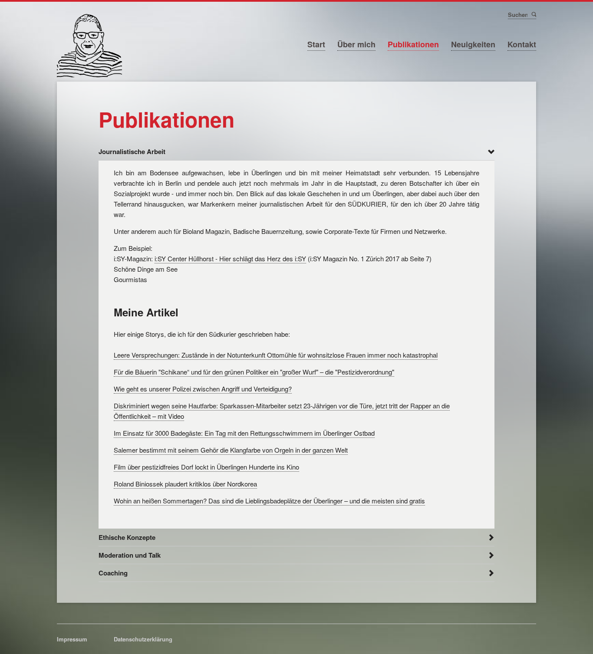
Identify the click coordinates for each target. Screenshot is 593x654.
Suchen (533, 14)
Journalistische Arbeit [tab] (132, 151)
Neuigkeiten (473, 44)
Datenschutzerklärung (143, 639)
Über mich (356, 44)
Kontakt (521, 44)
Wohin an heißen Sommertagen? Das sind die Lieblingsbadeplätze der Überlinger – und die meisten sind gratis (269, 500)
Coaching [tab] (113, 573)
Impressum (72, 639)
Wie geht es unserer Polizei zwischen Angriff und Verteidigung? (203, 388)
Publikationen (413, 44)
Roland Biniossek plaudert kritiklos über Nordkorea (185, 483)
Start (316, 44)
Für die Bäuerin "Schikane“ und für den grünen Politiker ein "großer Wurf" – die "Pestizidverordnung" (254, 371)
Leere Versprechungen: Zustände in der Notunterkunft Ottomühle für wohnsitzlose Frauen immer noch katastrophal (276, 354)
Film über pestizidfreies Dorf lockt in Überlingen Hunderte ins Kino (206, 466)
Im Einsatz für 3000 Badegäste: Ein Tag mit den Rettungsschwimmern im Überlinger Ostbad (244, 432)
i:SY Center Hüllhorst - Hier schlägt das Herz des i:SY (230, 258)
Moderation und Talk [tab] (130, 555)
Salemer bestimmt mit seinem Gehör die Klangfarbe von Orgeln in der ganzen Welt (231, 449)
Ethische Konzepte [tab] (127, 537)
